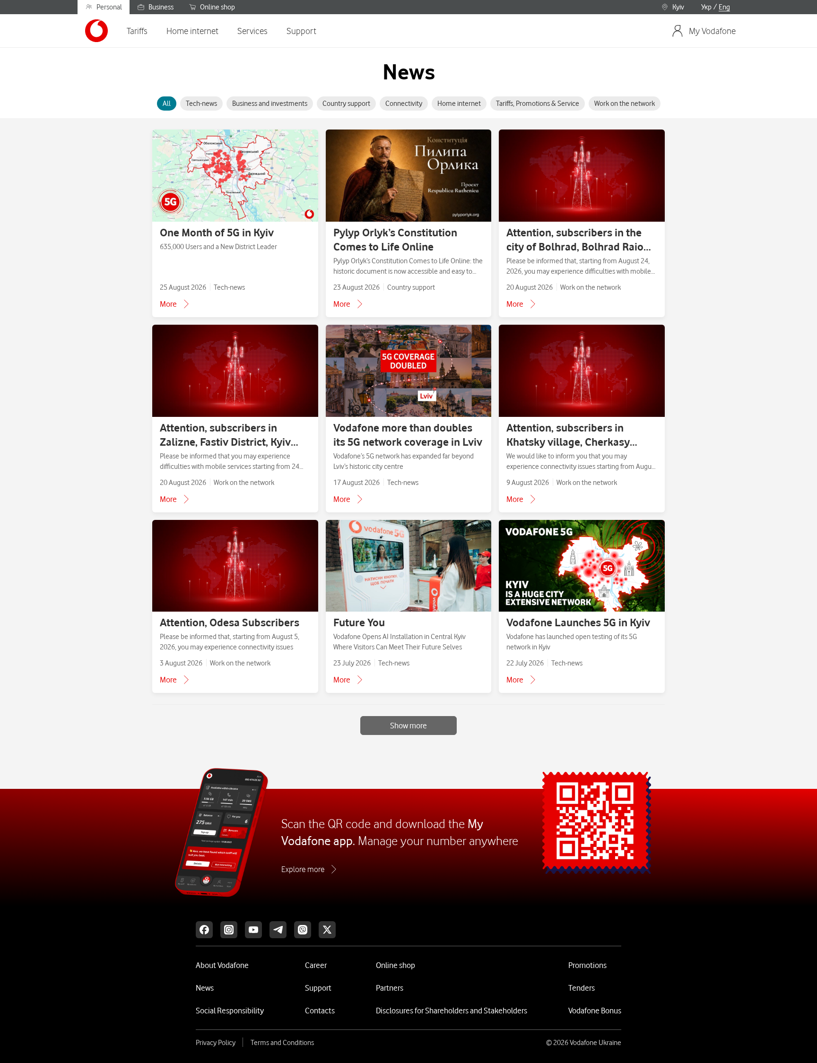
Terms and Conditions (282, 1042)
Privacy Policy (215, 1042)
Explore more (302, 869)
